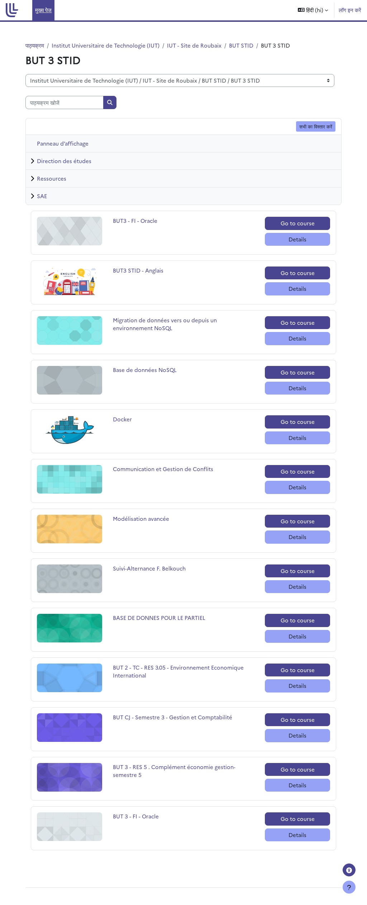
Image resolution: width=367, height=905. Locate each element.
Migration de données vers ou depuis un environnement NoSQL (165, 324)
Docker (129, 419)
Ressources (51, 178)
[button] (313, 10)
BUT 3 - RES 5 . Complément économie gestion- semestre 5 (174, 770)
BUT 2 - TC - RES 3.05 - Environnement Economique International (178, 671)
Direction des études (64, 161)
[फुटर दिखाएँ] (349, 887)
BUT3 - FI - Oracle (135, 220)
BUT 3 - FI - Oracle (136, 816)
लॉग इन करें (350, 10)
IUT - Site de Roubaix (194, 45)
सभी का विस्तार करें (315, 126)
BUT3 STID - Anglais (138, 270)
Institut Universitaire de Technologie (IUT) (105, 45)
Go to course (298, 223)
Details (297, 239)
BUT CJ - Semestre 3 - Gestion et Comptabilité (172, 717)
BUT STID (241, 45)
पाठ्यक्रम (34, 45)
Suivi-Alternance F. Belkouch (149, 568)
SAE (42, 196)
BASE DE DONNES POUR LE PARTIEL (159, 617)
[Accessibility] (349, 870)
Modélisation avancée (141, 518)
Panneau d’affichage (63, 143)
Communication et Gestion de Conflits (163, 469)
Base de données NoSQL (145, 369)
